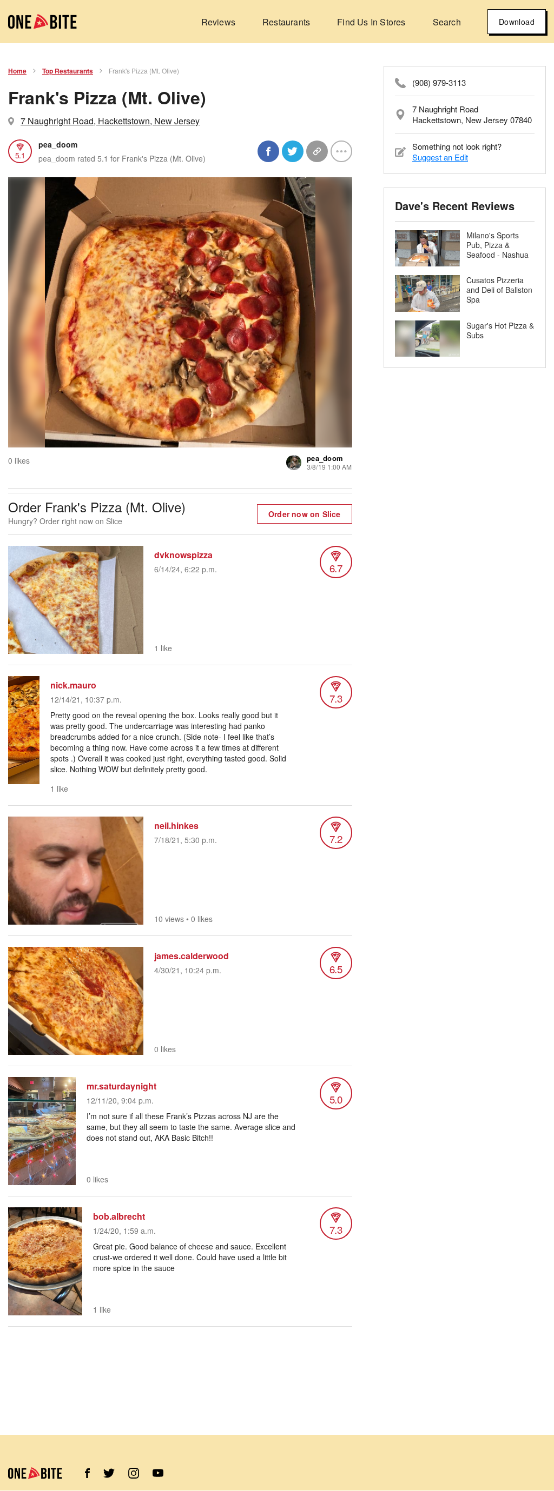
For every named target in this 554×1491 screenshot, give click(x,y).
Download (517, 21)
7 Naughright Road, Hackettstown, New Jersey (110, 121)
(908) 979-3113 (439, 82)
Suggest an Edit (440, 157)
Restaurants (286, 22)
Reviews (218, 22)
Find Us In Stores (371, 22)
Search (447, 22)
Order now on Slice (304, 514)
